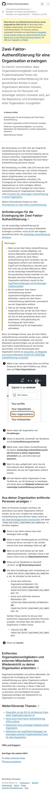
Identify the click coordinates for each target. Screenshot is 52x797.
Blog (26, 788)
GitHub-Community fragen (14, 758)
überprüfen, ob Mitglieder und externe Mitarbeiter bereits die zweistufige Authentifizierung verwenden (24, 354)
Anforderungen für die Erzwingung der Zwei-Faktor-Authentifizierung (22, 215)
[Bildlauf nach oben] (46, 791)
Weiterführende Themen (19, 706)
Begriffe (35, 783)
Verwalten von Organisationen (17, 14)
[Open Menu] (48, 4)
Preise (23, 785)
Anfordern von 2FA (39, 14)
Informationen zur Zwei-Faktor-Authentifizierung (24, 204)
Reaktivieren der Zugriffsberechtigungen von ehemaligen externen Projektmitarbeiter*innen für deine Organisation (27, 734)
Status (16, 785)
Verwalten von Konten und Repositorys (21, 12)
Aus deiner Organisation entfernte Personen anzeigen (26, 499)
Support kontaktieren (12, 762)
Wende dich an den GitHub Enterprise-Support (22, 37)
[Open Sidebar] (3, 12)
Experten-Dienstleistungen (12, 788)
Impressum (24, 783)
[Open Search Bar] (42, 4)
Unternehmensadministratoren (18, 9)
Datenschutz (7, 785)
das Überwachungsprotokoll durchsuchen (21, 519)
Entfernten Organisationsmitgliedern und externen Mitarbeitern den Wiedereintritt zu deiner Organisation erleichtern (23, 661)
